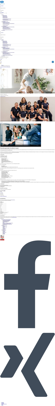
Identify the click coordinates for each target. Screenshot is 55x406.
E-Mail (1, 191)
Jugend (3, 222)
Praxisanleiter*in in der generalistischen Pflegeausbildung (8, 52)
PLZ (0, 206)
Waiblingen (4, 233)
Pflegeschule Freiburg (5, 41)
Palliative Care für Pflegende (6, 27)
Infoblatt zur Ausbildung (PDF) (3, 196)
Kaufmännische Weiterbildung (6, 221)
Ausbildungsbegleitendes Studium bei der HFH (7, 55)
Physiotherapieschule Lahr (5, 19)
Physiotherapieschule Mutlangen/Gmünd (7, 44)
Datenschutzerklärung (14, 217)
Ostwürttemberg (4, 230)
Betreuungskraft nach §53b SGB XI (6, 53)
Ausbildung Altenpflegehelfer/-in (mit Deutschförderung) (8, 23)
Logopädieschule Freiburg (5, 46)
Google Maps (1, 192)
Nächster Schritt (2, 218)
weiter (0, 123)
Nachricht (1, 213)
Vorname (1, 202)
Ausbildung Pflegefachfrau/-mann (6, 22)
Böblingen (4, 226)
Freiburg (4, 227)
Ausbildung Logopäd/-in (5, 25)
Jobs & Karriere (3, 30)
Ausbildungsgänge (3, 21)
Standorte (2, 40)
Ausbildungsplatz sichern (2, 96)
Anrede (1, 201)
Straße (1, 205)
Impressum (3, 402)
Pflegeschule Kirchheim (5, 42)
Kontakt (2, 404)
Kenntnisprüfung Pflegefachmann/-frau (7, 28)
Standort (1, 211)
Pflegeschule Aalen (5, 15)
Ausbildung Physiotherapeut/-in (6, 24)
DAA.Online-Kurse (5, 224)
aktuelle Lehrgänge (2, 154)
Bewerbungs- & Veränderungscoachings (7, 223)
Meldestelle (3, 403)
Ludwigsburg (4, 229)
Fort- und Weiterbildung (4, 26)
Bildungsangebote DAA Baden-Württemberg (6, 219)
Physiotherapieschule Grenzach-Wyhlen (7, 45)
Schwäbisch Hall (4, 232)
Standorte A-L (3, 225)
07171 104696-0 (2, 12)
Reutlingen (4, 231)
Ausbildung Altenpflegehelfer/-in (6, 48)
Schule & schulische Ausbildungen (6, 220)
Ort (0, 207)
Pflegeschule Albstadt (5, 17)
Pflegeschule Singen (5, 16)
